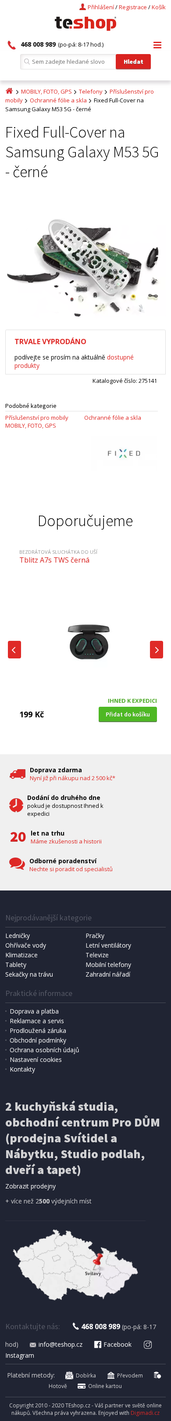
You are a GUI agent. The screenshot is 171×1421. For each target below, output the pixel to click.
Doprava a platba (34, 1011)
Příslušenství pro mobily (36, 418)
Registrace (133, 7)
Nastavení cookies (36, 1059)
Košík (159, 7)
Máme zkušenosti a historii (66, 841)
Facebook (117, 1344)
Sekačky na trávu (29, 974)
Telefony (91, 91)
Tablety (15, 964)
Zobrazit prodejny (30, 1186)
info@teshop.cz (60, 1344)
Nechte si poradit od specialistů (71, 869)
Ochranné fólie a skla (58, 100)
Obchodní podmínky (38, 1040)
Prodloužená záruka (38, 1030)
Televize (97, 955)
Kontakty (22, 1069)
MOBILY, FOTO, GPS (46, 91)
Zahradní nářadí (108, 974)
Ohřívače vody (25, 945)
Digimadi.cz (145, 1413)
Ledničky (17, 935)
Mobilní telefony (108, 964)
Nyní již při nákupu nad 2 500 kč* (72, 778)
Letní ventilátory (108, 945)
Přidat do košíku (128, 714)
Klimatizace (21, 955)
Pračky (95, 935)
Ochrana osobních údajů (44, 1050)
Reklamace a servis (37, 1021)
